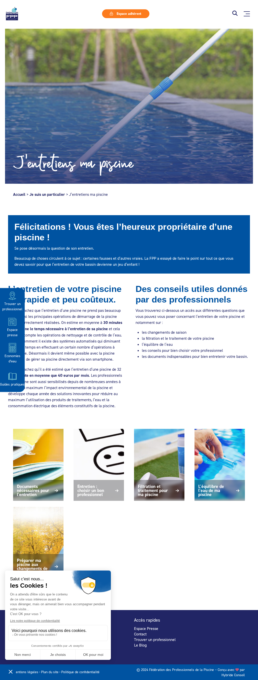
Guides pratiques (12, 384)
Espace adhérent (128, 13)
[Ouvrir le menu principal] (247, 13)
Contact (140, 633)
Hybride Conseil (233, 675)
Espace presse (12, 332)
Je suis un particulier (47, 194)
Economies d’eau (12, 358)
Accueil (19, 194)
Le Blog (140, 645)
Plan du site (49, 672)
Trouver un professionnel (12, 306)
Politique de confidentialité (80, 672)
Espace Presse (146, 628)
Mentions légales (25, 672)
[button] (235, 14)
